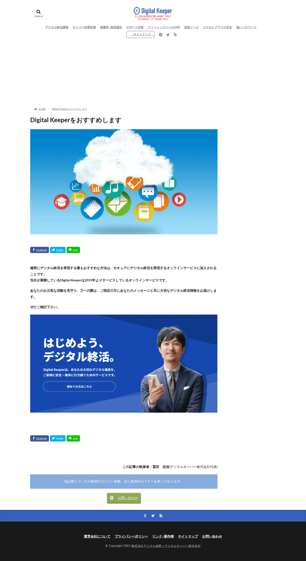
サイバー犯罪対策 (84, 27)
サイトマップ (142, 34)
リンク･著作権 (163, 536)
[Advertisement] (153, 74)
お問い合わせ (128, 498)
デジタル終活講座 (56, 27)
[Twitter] (58, 250)
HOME (42, 109)
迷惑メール (191, 27)
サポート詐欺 (135, 27)
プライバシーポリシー (131, 536)
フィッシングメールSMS (164, 27)
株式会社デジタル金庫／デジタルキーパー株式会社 (166, 546)
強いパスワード (246, 27)
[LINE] (73, 250)
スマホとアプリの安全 (217, 27)
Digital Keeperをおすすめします (69, 109)
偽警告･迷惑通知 (111, 27)
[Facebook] (39, 250)
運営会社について (97, 536)
